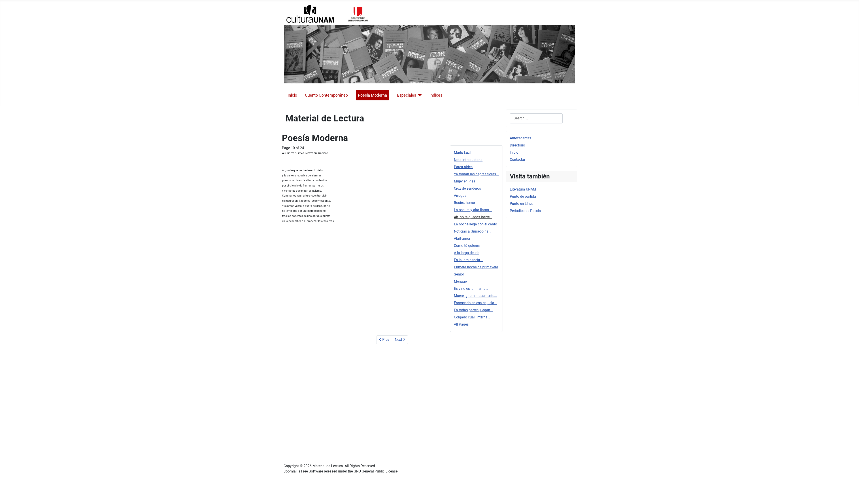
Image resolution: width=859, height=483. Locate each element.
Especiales (406, 95)
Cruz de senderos (467, 188)
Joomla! (290, 471)
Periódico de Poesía (525, 211)
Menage (460, 281)
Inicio (292, 95)
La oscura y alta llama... (473, 210)
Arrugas (460, 195)
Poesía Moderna (372, 95)
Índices (436, 95)
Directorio (517, 145)
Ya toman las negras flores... (476, 174)
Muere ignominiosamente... (475, 296)
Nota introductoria (468, 160)
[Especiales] (419, 95)
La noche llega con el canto (475, 224)
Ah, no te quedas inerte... (473, 217)
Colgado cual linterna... (472, 317)
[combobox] (536, 118)
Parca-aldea (463, 167)
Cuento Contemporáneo (326, 95)
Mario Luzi (462, 152)
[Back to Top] (851, 474)
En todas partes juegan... (473, 310)
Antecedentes (520, 138)
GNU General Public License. (376, 471)
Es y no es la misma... (471, 288)
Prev (385, 339)
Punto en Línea (522, 203)
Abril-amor (462, 238)
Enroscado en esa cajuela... (475, 303)
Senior (459, 274)
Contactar (517, 159)
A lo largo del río (466, 253)
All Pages (461, 324)
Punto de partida (523, 196)
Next (399, 339)
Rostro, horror (464, 203)
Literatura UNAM (523, 189)
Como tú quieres (467, 246)
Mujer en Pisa (464, 181)
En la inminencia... (468, 260)
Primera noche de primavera (476, 267)
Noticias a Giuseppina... (472, 231)
